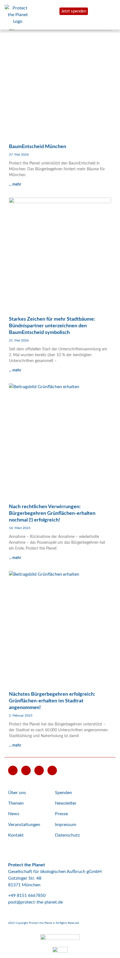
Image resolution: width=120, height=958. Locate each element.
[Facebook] (26, 770)
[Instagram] (39, 770)
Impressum (65, 824)
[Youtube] (13, 770)
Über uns (17, 792)
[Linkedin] (52, 770)
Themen (16, 803)
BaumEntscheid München (37, 146)
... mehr (15, 184)
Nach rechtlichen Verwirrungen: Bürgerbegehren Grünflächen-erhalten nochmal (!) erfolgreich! (52, 513)
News (13, 814)
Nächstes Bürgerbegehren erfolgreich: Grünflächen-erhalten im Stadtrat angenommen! (52, 701)
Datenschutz (67, 835)
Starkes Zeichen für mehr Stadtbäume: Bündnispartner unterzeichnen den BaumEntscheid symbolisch (52, 326)
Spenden (63, 792)
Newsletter (65, 803)
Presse (61, 814)
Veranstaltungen (24, 824)
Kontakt (16, 835)
